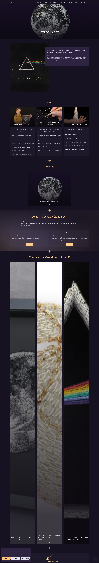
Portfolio (45, 2)
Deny (16, 558)
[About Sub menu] (78, 2)
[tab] (49, 204)
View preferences (25, 558)
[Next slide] (70, 189)
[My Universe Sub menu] (57, 2)
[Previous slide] (29, 189)
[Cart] (88, 2)
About (76, 2)
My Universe (53, 2)
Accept (6, 558)
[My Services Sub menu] (66, 2)
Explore (29, 244)
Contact (83, 2)
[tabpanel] (50, 189)
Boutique (39, 2)
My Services (62, 2)
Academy (71, 2)
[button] (29, 549)
